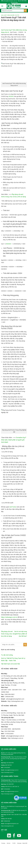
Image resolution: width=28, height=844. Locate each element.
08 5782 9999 (14, 2)
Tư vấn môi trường (7, 655)
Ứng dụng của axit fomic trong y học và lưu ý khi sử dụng (7, 634)
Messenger (19, 843)
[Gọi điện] (14, 841)
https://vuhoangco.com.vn (7, 772)
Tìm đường (3, 843)
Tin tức (17, 15)
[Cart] (26, 6)
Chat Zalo (8, 843)
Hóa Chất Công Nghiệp (7, 15)
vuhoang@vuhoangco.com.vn (10, 0)
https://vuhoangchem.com (7, 826)
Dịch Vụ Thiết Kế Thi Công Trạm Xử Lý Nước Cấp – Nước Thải (13, 659)
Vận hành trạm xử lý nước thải (10, 664)
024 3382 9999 (22, 0)
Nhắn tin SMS (24, 843)
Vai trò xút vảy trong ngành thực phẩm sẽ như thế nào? (20, 634)
